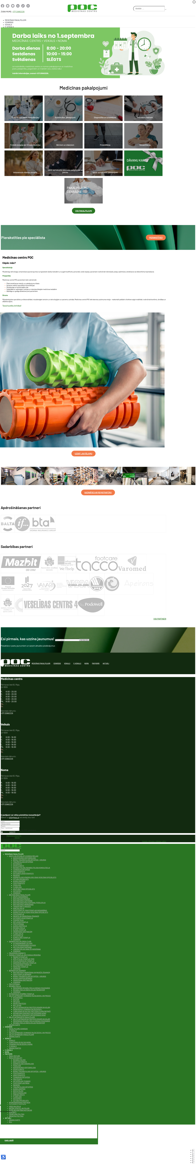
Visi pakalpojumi (83, 211)
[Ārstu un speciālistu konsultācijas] (23, 120)
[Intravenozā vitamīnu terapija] (23, 175)
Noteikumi (145, 841)
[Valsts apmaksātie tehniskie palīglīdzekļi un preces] (63, 175)
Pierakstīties (156, 237)
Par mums (95, 663)
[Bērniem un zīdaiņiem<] (63, 148)
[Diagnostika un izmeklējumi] (103, 120)
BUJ (164, 841)
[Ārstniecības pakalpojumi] (63, 120)
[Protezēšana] (103, 148)
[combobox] (149, 8)
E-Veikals (9, 27)
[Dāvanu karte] (143, 175)
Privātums (152, 841)
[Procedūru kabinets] (143, 120)
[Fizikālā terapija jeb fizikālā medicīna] (23, 148)
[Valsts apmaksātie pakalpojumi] (103, 175)
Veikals (8, 24)
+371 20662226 (18, 11)
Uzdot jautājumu (83, 453)
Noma (86, 663)
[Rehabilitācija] (143, 148)
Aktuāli (106, 663)
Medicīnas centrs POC (14, 836)
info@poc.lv (14, 817)
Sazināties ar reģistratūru (98, 492)
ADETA (17, 838)
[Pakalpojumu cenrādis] (83, 203)
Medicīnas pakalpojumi (15, 20)
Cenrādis (9, 22)
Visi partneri (159, 618)
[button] (193, 1150)
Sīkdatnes (159, 841)
